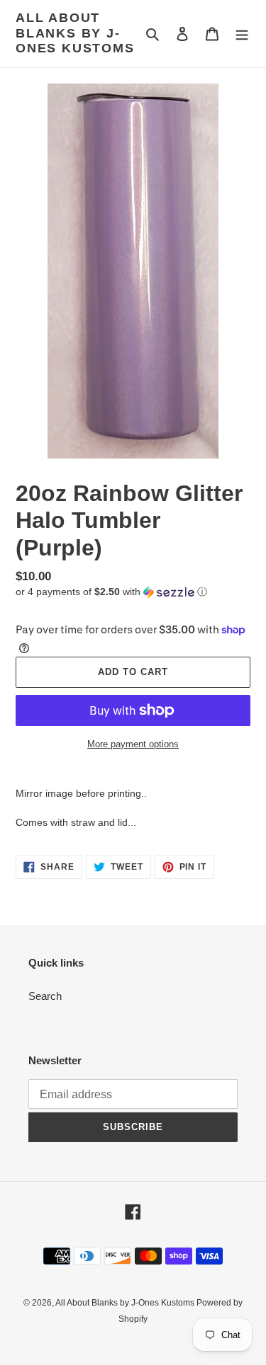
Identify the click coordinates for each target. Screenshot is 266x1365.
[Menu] (242, 33)
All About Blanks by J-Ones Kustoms (75, 33)
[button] (111, 592)
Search (45, 996)
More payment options (133, 744)
